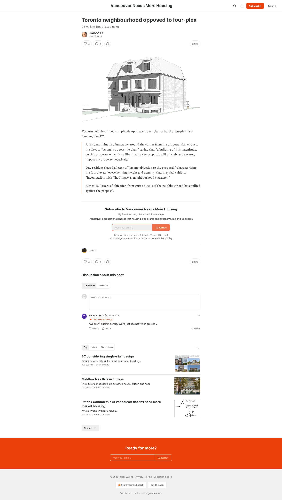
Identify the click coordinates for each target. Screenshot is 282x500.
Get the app (157, 484)
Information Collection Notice (140, 238)
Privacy (139, 476)
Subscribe (255, 6)
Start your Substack (132, 484)
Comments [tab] (89, 285)
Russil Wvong (96, 33)
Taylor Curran (96, 315)
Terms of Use (156, 235)
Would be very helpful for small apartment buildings (111, 361)
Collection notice (163, 476)
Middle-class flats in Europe (103, 379)
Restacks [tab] (103, 285)
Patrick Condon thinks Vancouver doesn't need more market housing (121, 404)
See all (88, 428)
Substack (125, 493)
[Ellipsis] (198, 315)
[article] (141, 363)
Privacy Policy (165, 238)
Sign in (272, 6)
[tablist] (96, 285)
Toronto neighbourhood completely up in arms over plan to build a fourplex (134, 131)
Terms (148, 476)
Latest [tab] (94, 347)
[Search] (234, 6)
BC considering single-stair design (108, 356)
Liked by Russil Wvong (102, 319)
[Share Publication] (242, 6)
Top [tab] (85, 347)
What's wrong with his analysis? (99, 410)
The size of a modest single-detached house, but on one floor (116, 383)
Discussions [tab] (107, 347)
